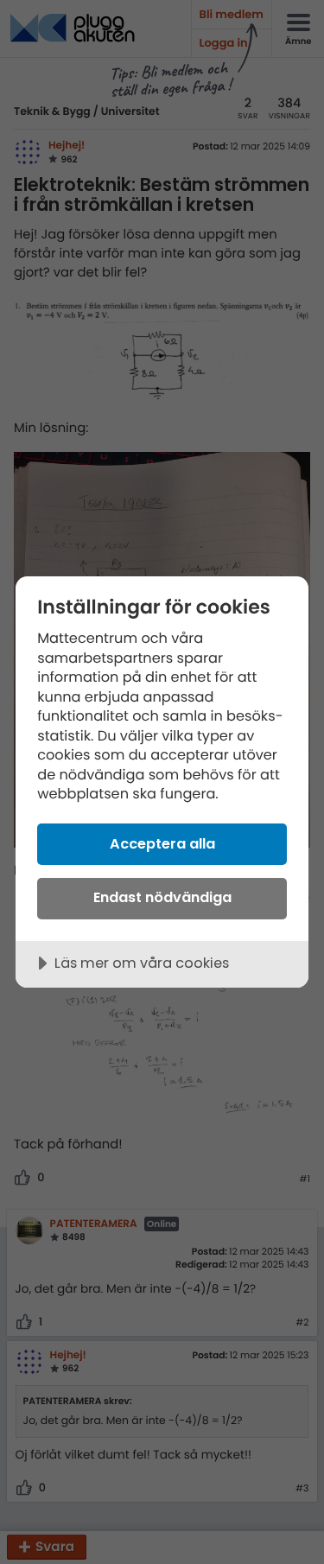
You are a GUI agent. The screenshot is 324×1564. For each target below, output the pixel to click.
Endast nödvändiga (162, 897)
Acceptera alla (162, 844)
